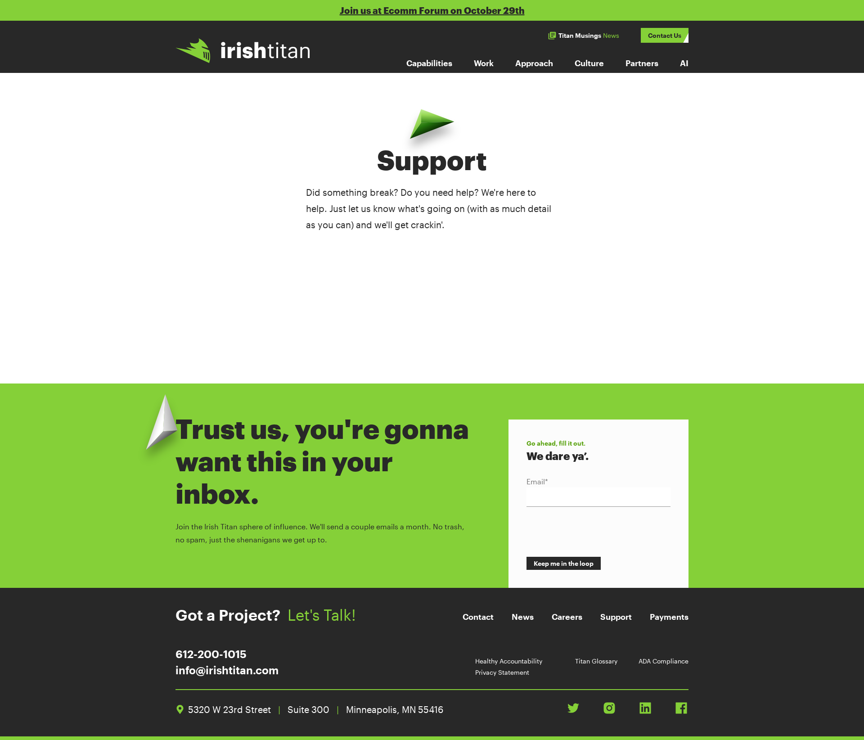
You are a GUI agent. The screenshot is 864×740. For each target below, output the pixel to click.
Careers (567, 617)
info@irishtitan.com (227, 670)
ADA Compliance (663, 661)
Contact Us (664, 35)
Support (616, 617)
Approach (534, 63)
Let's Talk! (322, 615)
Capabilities (429, 63)
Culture (589, 63)
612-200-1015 (211, 653)
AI (684, 63)
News (523, 617)
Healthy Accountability (508, 661)
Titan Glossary (596, 661)
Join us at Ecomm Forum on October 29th (432, 10)
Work (484, 63)
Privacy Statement (502, 672)
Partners (642, 63)
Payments (669, 617)
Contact (478, 617)
